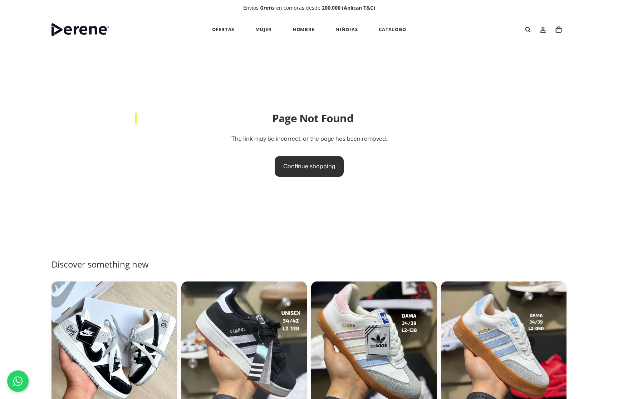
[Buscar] (528, 30)
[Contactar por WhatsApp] (18, 381)
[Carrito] (558, 30)
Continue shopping (309, 166)
